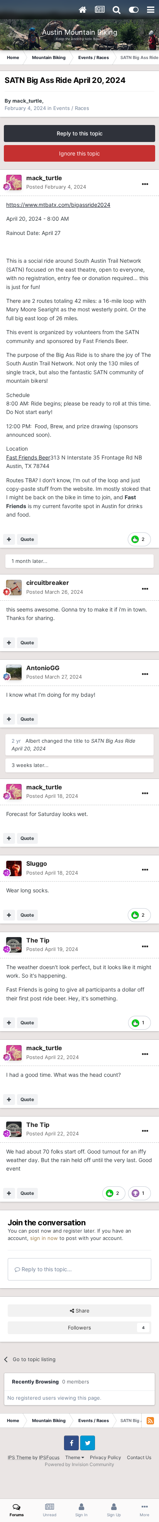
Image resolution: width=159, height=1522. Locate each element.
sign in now (44, 1238)
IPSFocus (49, 1457)
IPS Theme (19, 1457)
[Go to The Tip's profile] (14, 945)
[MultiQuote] (9, 539)
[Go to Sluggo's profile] (14, 868)
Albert (32, 741)
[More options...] (145, 184)
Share (82, 1310)
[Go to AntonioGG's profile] (14, 672)
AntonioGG (42, 668)
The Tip (37, 940)
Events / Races (71, 108)
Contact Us (139, 1457)
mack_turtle (27, 101)
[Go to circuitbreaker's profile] (14, 587)
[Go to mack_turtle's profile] (14, 182)
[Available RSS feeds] (150, 1420)
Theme (73, 1457)
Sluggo (36, 863)
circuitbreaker (47, 582)
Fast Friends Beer (28, 457)
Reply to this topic (80, 133)
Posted (56, 187)
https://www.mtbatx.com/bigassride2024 (58, 204)
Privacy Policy (105, 1457)
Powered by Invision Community (79, 1464)
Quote (27, 539)
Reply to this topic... (46, 1269)
